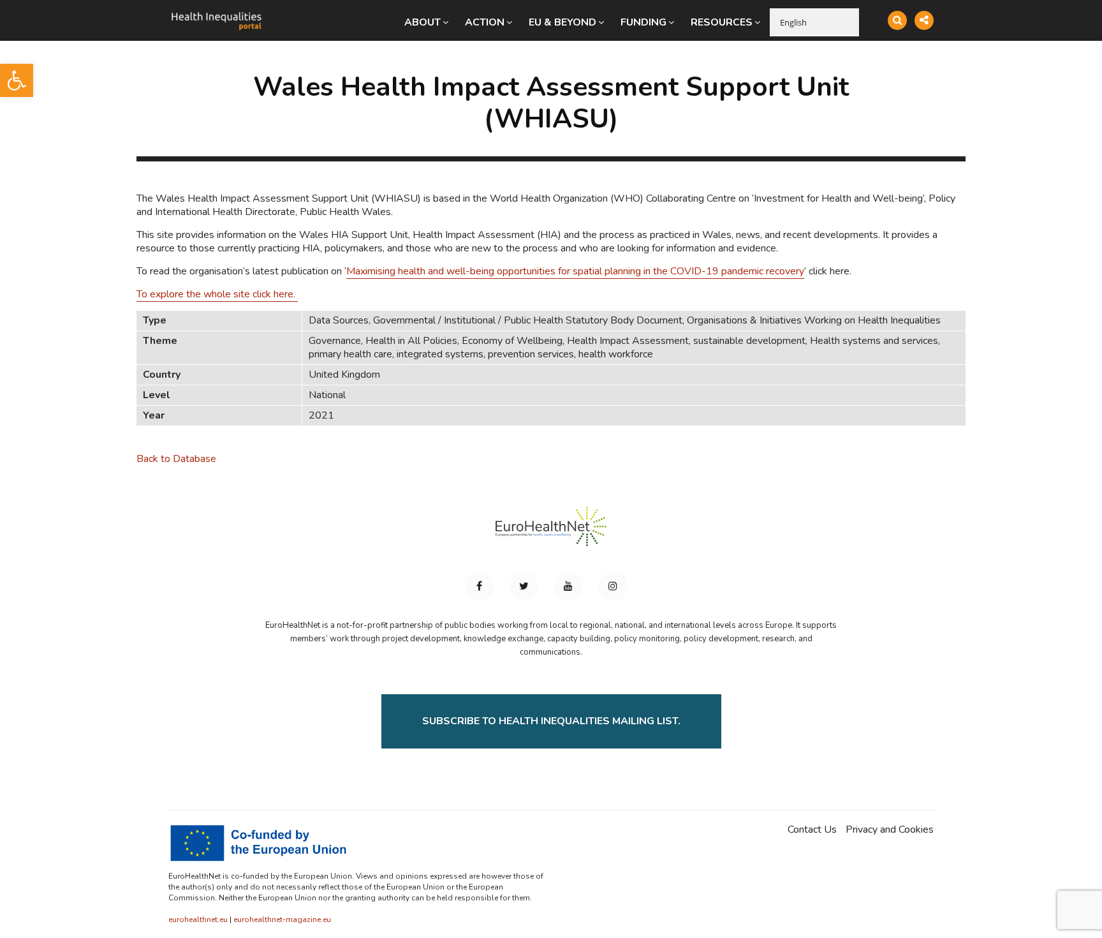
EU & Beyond (562, 22)
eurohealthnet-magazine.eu (282, 919)
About (422, 22)
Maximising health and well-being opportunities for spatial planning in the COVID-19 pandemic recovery (575, 271)
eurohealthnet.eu (198, 919)
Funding (643, 22)
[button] (16, 80)
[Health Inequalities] (216, 11)
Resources (722, 22)
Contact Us (812, 830)
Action (484, 22)
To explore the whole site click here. (217, 294)
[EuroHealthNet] (551, 532)
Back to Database (176, 459)
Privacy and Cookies (890, 830)
